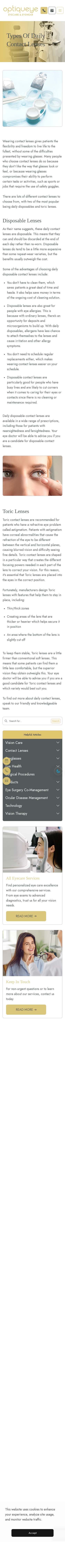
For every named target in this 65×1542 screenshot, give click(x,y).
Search (55, 721)
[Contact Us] (7, 781)
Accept (33, 1533)
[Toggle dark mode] (58, 771)
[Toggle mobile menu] (60, 10)
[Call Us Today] (7, 771)
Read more (24, 916)
